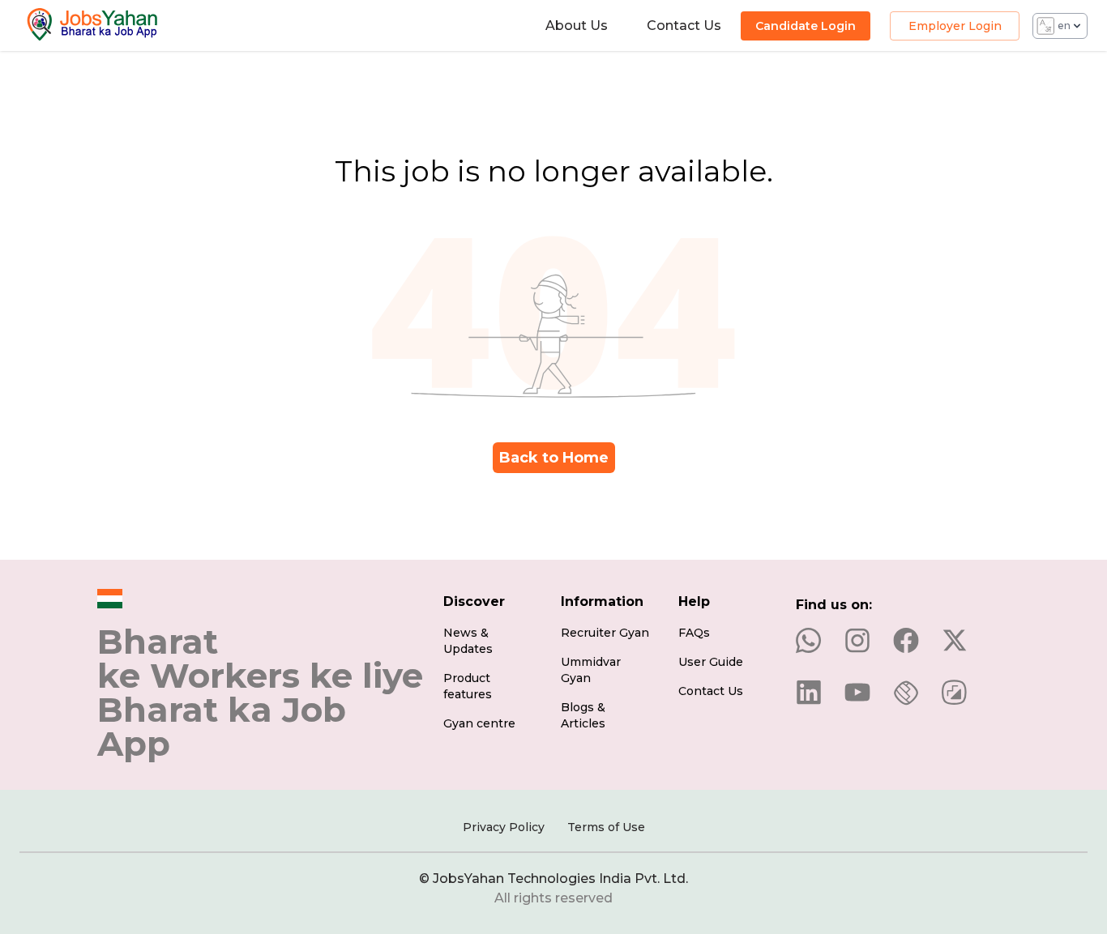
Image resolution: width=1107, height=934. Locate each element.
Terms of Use (606, 827)
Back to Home (554, 458)
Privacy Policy (504, 827)
